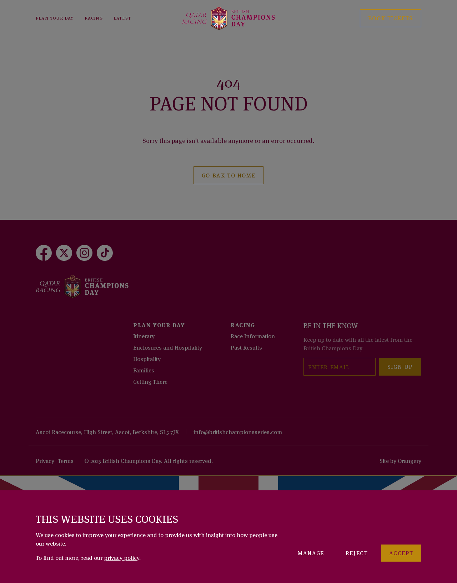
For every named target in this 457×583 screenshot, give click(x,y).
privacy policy (121, 557)
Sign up (400, 366)
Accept (401, 552)
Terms (66, 460)
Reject (357, 552)
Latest (122, 18)
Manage (311, 552)
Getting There (150, 381)
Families (143, 370)
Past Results (246, 347)
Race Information (253, 335)
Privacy (45, 460)
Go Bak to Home (228, 175)
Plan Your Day (55, 18)
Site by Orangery (400, 460)
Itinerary (144, 335)
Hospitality (147, 358)
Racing (94, 18)
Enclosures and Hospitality (167, 347)
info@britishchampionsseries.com (238, 431)
